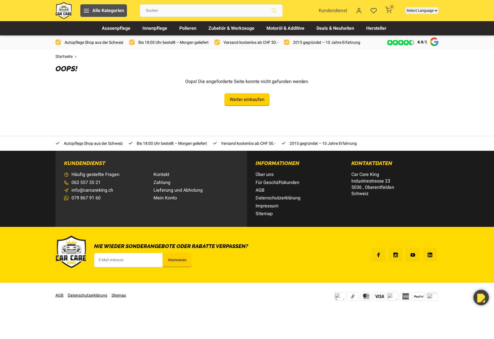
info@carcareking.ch (92, 190)
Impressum (267, 206)
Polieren (187, 28)
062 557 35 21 (86, 182)
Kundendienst (333, 10)
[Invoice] (393, 296)
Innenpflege (154, 28)
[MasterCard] (366, 296)
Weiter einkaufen (247, 99)
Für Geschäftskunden (277, 182)
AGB (260, 190)
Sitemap (264, 214)
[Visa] (379, 296)
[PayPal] (419, 296)
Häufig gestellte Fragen (95, 174)
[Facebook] (378, 255)
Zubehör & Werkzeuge (231, 28)
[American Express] (406, 296)
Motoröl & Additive (285, 28)
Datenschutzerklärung (278, 198)
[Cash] (353, 296)
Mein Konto (165, 198)
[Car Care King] (63, 10)
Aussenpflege (116, 28)
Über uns (265, 174)
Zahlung (162, 182)
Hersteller (376, 28)
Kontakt (161, 174)
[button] (481, 297)
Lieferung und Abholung (178, 190)
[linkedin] (430, 255)
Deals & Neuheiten (335, 28)
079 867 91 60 (86, 198)
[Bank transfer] (340, 296)
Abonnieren (177, 260)
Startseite (64, 57)
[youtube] (413, 255)
